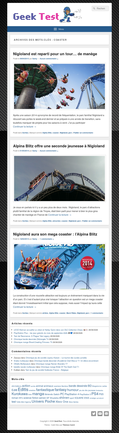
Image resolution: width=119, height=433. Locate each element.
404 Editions (16, 386)
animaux (48, 386)
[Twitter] (93, 413)
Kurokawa (20, 393)
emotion (32, 390)
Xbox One (62, 401)
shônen (64, 397)
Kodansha (99, 390)
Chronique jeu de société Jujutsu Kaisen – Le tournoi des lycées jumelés (56, 357)
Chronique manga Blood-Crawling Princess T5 (33, 342)
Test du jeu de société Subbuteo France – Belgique (46, 369)
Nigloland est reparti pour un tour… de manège (55, 53)
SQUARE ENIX (82, 397)
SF (48, 397)
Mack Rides (71, 313)
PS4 (94, 393)
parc (70, 132)
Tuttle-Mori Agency (23, 402)
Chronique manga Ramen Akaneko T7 (52, 363)
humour (73, 389)
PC (62, 394)
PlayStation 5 (85, 394)
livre (30, 394)
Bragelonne (97, 386)
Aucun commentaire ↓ (49, 58)
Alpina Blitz (47, 132)
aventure (57, 386)
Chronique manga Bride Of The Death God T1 (60, 366)
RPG (21, 398)
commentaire (97, 313)
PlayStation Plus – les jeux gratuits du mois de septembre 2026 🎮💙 (43, 333)
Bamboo (65, 386)
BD (90, 386)
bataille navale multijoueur (25, 366)
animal (39, 386)
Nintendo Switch (52, 394)
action (26, 385)
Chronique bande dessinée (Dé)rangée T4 (31, 339)
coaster (56, 132)
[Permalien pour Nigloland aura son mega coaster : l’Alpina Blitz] (59, 291)
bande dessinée (78, 386)
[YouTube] (100, 413)
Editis (23, 389)
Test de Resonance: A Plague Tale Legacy (32, 336)
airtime (45, 313)
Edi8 (14, 390)
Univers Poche (43, 401)
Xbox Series (73, 402)
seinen (42, 397)
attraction (57, 221)
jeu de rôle (83, 390)
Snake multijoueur (21, 360)
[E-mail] (106, 413)
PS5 (101, 394)
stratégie (93, 398)
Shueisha (54, 397)
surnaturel (100, 398)
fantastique (45, 389)
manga (38, 393)
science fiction (31, 397)
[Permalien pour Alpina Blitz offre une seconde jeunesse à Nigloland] (59, 203)
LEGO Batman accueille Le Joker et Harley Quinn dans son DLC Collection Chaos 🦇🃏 (51, 329)
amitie (33, 386)
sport (72, 398)
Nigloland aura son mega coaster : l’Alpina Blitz (55, 234)
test (14, 401)
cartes (104, 386)
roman (15, 397)
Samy (34, 58)
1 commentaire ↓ (47, 239)
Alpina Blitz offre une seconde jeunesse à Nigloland (59, 145)
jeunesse (91, 390)
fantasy (61, 389)
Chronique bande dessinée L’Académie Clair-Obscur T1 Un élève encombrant (66, 360)
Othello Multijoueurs (22, 363)
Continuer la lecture (24, 126)
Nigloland (63, 132)
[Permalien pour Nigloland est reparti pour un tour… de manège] (59, 111)
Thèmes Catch (69, 425)
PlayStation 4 (72, 394)
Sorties (25, 132)
